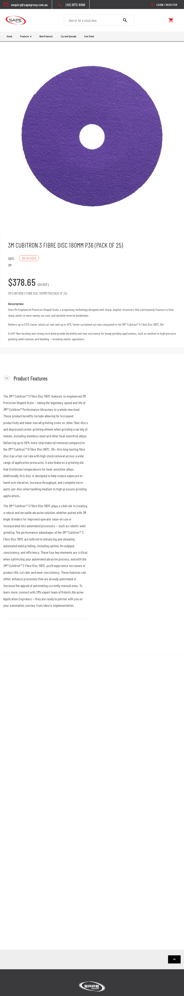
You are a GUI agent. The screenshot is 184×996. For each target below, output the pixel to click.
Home (9, 36)
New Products (46, 36)
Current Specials (69, 36)
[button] (25, 378)
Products (24, 36)
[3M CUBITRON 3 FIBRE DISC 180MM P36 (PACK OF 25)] (92, 136)
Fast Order (89, 36)
